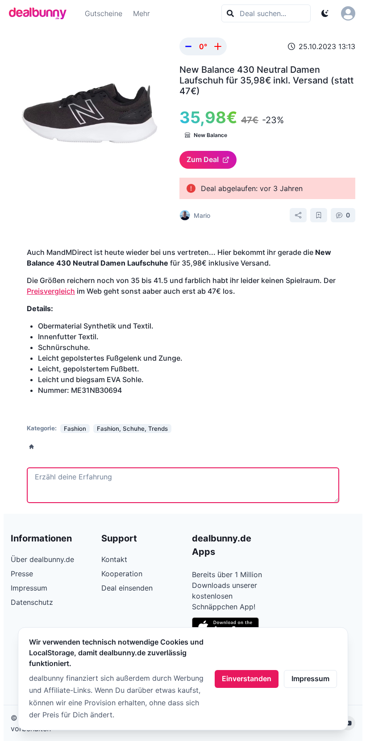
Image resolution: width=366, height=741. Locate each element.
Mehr (141, 13)
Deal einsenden (127, 587)
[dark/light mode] (325, 13)
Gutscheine (103, 13)
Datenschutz (32, 602)
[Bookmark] (318, 215)
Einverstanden (246, 678)
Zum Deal (203, 159)
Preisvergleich (51, 291)
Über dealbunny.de (42, 559)
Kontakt (114, 559)
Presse (22, 573)
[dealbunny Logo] (40, 13)
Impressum (310, 678)
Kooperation (121, 573)
